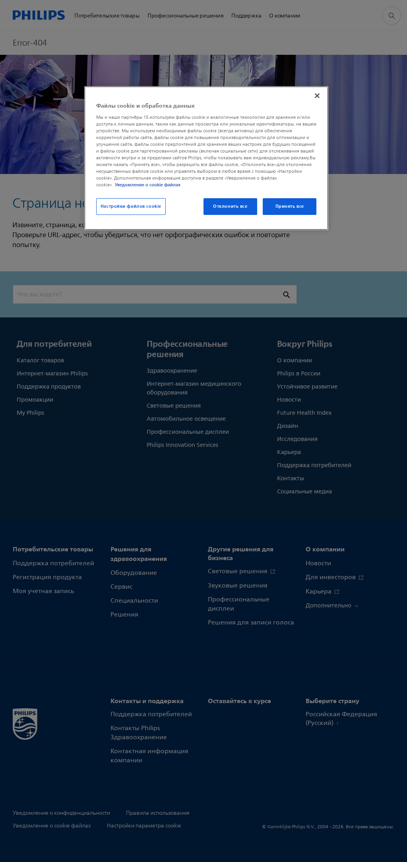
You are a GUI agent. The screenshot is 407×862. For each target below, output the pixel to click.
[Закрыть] (317, 95)
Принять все (289, 206)
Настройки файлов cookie (131, 206)
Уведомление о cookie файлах (147, 185)
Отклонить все (230, 206)
